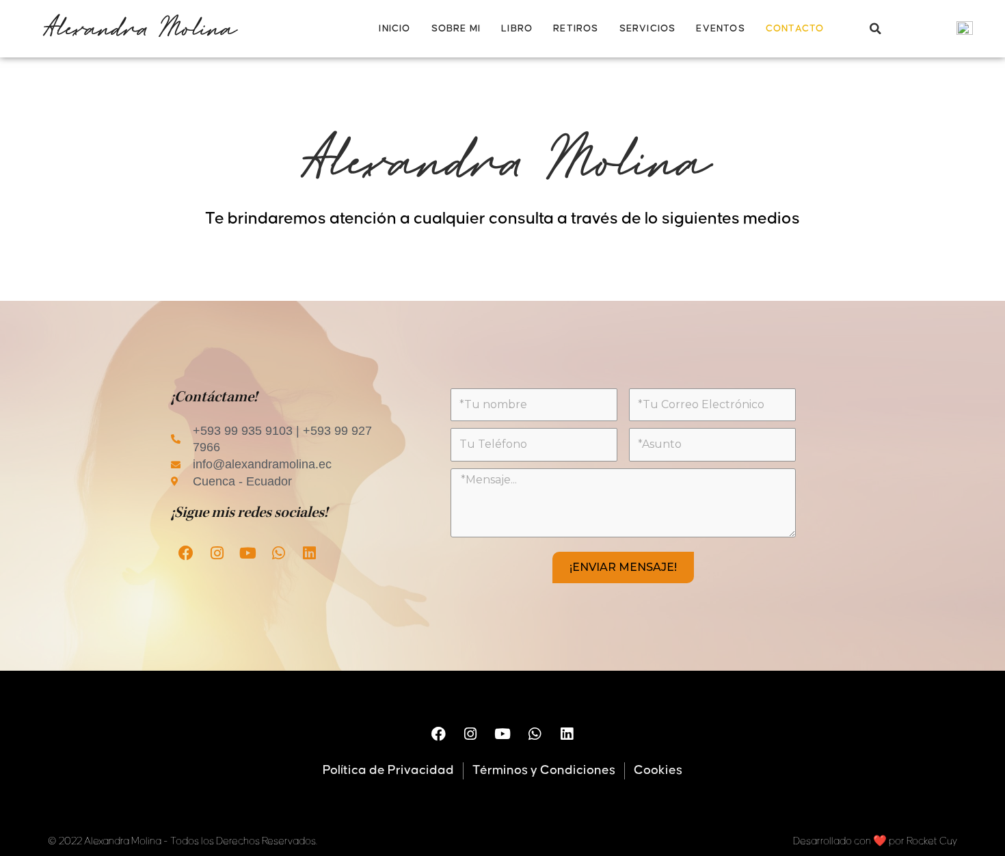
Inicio (394, 29)
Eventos (720, 29)
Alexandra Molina (138, 28)
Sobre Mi (456, 29)
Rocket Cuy (932, 841)
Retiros (575, 29)
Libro (517, 29)
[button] (875, 28)
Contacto (795, 29)
